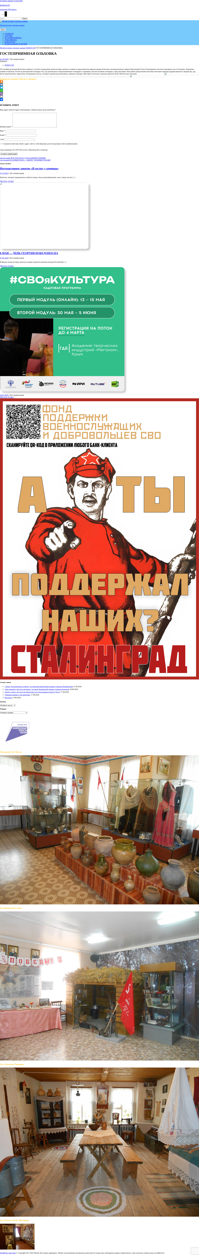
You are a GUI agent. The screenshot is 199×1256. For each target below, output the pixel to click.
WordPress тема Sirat (8, 1253)
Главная (9, 34)
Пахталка (8, 698)
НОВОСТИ (30, 48)
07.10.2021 (4, 173)
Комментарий (6, 127)
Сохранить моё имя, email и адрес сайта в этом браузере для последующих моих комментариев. (40, 144)
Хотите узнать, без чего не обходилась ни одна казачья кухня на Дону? (32, 692)
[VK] (99, 84)
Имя (2, 131)
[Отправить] (99, 99)
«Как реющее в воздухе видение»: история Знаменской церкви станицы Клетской (37, 689)
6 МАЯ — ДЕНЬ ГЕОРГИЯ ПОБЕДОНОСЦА (29, 253)
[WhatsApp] (99, 90)
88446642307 (5, 5)
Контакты (10, 42)
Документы (11, 40)
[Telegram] (99, 87)
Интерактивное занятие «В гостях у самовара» (29, 168)
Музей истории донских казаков (12, 25)
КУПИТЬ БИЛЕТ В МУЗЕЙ (11, 1)
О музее (9, 36)
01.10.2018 (4, 59)
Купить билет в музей (16, 44)
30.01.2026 (4, 395)
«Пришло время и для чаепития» (17, 695)
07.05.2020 (4, 258)
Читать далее (7, 181)
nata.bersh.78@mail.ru (8, 9)
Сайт (2, 139)
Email (3, 135)
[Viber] (99, 93)
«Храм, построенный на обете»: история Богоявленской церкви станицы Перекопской (39, 687)
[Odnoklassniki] (99, 81)
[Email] (99, 96)
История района (13, 38)
